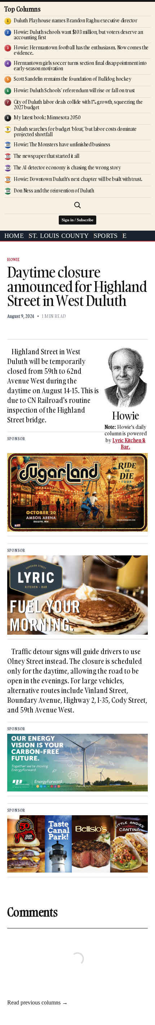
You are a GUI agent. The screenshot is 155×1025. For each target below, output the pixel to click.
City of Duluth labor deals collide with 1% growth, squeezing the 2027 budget (78, 104)
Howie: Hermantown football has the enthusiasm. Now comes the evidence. (81, 50)
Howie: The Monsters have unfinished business (62, 144)
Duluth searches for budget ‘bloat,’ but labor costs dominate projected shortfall (75, 131)
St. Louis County (59, 235)
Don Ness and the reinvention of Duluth (54, 190)
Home (14, 235)
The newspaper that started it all (46, 156)
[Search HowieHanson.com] (77, 205)
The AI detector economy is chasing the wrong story (67, 167)
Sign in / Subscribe (77, 220)
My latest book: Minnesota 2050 (47, 117)
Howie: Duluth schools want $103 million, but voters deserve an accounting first (78, 34)
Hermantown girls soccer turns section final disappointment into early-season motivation (80, 65)
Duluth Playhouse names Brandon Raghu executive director (75, 20)
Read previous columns (37, 1002)
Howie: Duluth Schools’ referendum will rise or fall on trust (74, 90)
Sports (106, 235)
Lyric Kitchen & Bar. (128, 443)
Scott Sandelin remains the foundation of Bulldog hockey (73, 78)
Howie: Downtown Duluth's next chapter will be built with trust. (78, 179)
